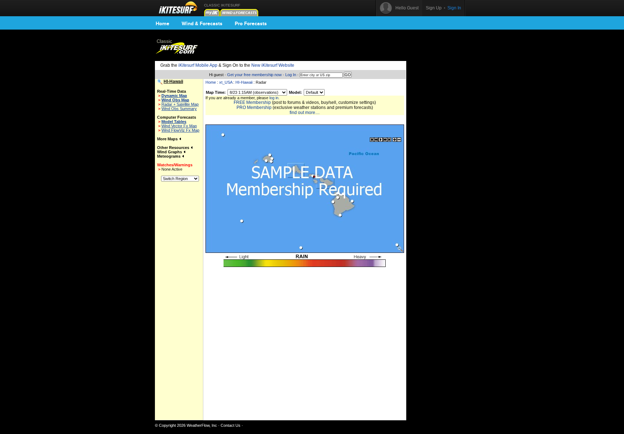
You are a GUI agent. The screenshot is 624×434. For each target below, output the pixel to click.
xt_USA (225, 82)
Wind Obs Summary (179, 108)
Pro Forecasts (251, 23)
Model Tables (173, 121)
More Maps (168, 139)
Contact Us (230, 425)
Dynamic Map (174, 95)
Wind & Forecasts (202, 23)
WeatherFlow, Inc (202, 425)
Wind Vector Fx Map (179, 126)
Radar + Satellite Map (180, 104)
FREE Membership (252, 102)
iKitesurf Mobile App (197, 65)
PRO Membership (254, 107)
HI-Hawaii (243, 82)
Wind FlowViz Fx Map (180, 130)
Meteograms (169, 156)
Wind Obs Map (175, 100)
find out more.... (305, 112)
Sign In (454, 7)
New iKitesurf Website (272, 65)
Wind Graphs (170, 152)
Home (162, 23)
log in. (274, 98)
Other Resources (173, 147)
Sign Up (434, 7)
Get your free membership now (254, 75)
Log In (290, 75)
